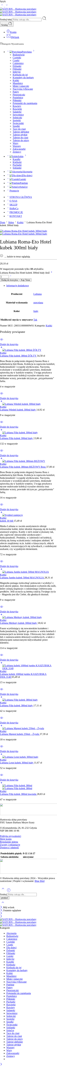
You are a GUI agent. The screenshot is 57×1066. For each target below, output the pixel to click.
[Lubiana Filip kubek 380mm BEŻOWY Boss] (28, 461)
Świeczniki (18, 123)
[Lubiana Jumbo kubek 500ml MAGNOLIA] (28, 572)
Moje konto (6, 839)
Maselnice (18, 83)
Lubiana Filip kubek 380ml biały (16, 705)
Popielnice (18, 97)
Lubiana (37, 294)
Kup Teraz (25, 280)
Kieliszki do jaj (20, 74)
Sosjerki (17, 120)
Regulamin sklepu (9, 841)
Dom (2, 222)
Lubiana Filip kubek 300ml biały (16, 438)
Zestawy (17, 151)
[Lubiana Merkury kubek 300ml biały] (28, 617)
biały (35, 311)
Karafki (16, 159)
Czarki (16, 60)
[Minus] (11, 276)
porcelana (38, 302)
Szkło (20, 156)
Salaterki (17, 111)
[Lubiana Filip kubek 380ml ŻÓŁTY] (28, 350)
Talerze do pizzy (21, 140)
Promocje (14, 190)
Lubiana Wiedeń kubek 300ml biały (18, 409)
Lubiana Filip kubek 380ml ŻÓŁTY (18, 355)
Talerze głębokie (21, 131)
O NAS (13, 200)
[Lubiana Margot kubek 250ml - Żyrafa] (28, 728)
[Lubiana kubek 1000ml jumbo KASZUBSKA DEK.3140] (28, 667)
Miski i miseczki (21, 86)
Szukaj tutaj (6, 19)
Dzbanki (17, 66)
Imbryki (17, 71)
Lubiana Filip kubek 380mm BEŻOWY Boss (23, 466)
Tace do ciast (19, 129)
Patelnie (24, 183)
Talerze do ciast (20, 137)
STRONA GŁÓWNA (21, 197)
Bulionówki (19, 54)
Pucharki (17, 165)
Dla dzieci (27, 175)
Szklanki (17, 167)
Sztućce (24, 187)
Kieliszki (17, 162)
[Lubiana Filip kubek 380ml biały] (28, 699)
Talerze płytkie (20, 134)
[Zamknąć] (1, 907)
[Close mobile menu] (1, 916)
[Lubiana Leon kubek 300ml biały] (28, 757)
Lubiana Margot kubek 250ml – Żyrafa (20, 734)
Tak (35, 319)
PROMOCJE (16, 212)
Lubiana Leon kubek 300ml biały (17, 762)
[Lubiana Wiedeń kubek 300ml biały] (28, 404)
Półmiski (17, 100)
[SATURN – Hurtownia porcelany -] (18, 12)
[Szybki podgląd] (1, 341)
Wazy (15, 143)
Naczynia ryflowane (23, 89)
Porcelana (27, 51)
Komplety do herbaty (23, 77)
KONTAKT (16, 216)
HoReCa (14, 208)
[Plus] (52, 272)
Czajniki (17, 57)
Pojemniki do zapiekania (25, 103)
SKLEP (13, 204)
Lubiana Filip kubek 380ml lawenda (18, 794)
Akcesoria (27, 171)
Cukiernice (18, 63)
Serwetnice (18, 114)
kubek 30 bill (7, 520)
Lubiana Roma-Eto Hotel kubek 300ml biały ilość (25, 272)
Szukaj (4, 25)
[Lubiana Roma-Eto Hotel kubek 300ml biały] (23, 231)
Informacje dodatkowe (17, 285)
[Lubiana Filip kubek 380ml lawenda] (28, 787)
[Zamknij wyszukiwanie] (3, 904)
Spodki (16, 126)
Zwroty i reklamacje (10, 844)
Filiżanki (17, 69)
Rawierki (17, 109)
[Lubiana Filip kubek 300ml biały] (28, 432)
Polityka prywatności (10, 836)
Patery (16, 91)
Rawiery (17, 106)
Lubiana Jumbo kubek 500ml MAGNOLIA (22, 577)
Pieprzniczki (19, 94)
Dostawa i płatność (9, 847)
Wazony (17, 146)
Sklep (11, 222)
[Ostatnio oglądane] (9, 891)
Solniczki (17, 117)
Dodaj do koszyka (9, 280)
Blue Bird (39, 881)
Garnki (22, 179)
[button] (28, 346)
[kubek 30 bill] (28, 515)
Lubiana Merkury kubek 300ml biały (19, 623)
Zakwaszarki (19, 149)
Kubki (16, 80)
